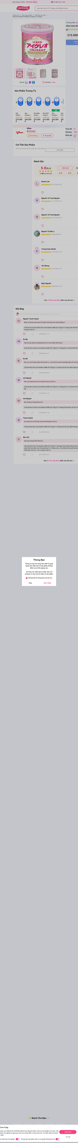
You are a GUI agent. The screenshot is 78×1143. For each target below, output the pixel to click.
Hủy (30, 583)
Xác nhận (47, 583)
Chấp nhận (67, 1132)
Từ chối (68, 1137)
